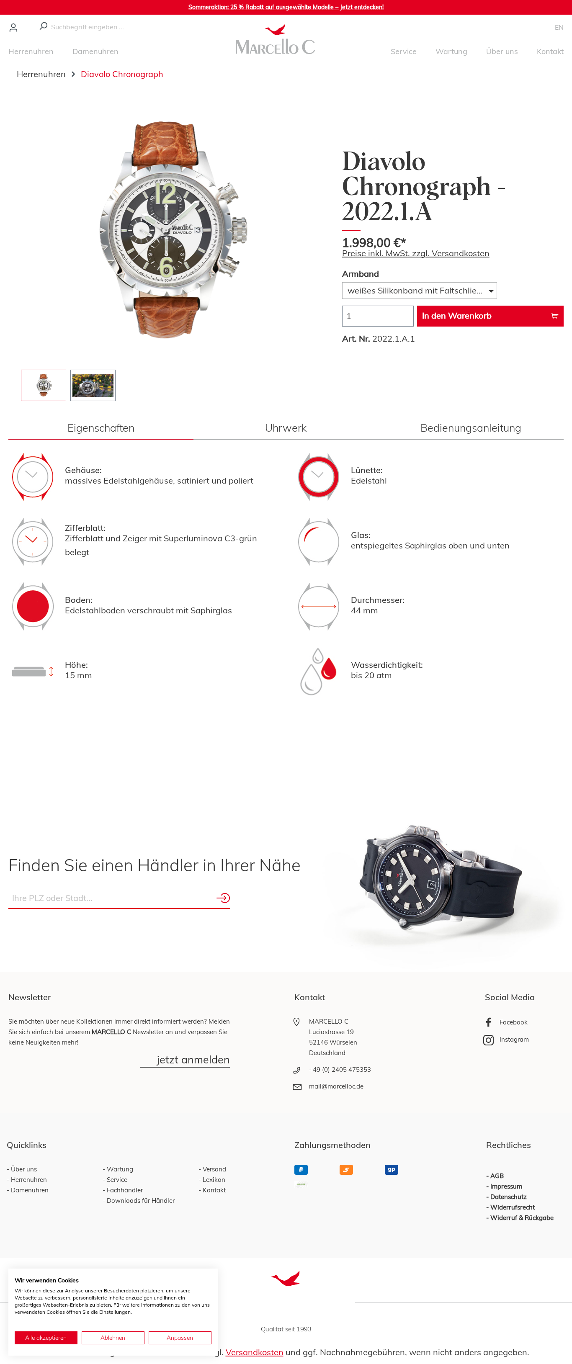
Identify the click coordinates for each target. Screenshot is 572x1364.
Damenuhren (29, 1190)
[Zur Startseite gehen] (275, 38)
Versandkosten (254, 1352)
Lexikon (213, 1180)
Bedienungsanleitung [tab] (470, 427)
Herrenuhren (28, 1180)
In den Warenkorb (457, 315)
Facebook (514, 1022)
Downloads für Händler (140, 1200)
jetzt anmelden (193, 1060)
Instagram (514, 1039)
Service (116, 1180)
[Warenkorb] (549, 27)
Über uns (23, 1169)
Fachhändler (124, 1190)
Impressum (506, 1186)
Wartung (119, 1169)
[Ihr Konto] (13, 26)
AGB (497, 1176)
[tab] (100, 427)
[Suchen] (43, 25)
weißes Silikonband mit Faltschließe (417, 290)
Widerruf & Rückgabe (522, 1218)
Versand (213, 1169)
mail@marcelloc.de (336, 1086)
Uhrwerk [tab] (286, 427)
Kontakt (213, 1190)
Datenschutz (508, 1197)
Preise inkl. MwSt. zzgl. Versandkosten (416, 253)
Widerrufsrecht (512, 1207)
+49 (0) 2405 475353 (340, 1069)
